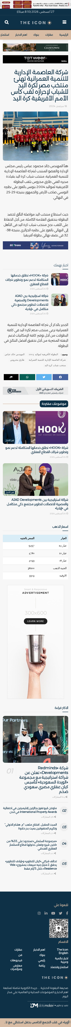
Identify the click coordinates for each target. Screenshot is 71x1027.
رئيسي (41, 960)
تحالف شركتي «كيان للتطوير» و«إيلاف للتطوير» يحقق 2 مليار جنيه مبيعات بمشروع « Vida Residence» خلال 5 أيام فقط (31, 865)
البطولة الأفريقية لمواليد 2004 (43, 354)
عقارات (49, 34)
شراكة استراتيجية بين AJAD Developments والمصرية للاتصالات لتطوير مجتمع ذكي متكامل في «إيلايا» (37, 504)
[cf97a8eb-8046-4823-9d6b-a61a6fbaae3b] (35, 45)
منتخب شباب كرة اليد (55, 365)
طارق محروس (17, 360)
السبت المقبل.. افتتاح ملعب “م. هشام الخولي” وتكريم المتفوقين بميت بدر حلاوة (31, 826)
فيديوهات (16, 960)
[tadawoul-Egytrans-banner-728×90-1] (35, 245)
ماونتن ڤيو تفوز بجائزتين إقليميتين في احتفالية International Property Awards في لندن (30, 810)
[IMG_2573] (35, 4)
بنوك (36, 34)
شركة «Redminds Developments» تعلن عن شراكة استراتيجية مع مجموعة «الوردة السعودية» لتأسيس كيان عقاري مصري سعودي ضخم (43, 780)
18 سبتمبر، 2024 (58, 106)
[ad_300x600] (35, 641)
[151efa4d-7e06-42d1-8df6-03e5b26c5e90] (35, 59)
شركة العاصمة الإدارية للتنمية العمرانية (47, 360)
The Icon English (62, 951)
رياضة (42, 965)
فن (20, 955)
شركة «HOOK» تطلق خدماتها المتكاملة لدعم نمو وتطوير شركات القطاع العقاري (26, 280)
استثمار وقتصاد (59, 967)
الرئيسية (63, 34)
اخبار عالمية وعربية (61, 960)
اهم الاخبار (21, 34)
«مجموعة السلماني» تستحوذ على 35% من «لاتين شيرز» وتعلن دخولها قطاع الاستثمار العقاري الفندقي (31, 844)
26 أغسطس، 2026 (38, 289)
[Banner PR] (35, 390)
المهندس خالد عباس (14, 354)
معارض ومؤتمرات (16, 967)
